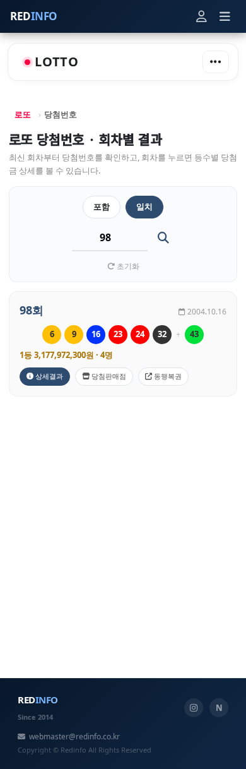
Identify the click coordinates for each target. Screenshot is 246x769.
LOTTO (57, 61)
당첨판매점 (108, 376)
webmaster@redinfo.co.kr (74, 736)
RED (33, 16)
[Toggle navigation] (215, 62)
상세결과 (48, 376)
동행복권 (167, 376)
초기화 (127, 266)
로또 (23, 114)
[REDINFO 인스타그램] (193, 707)
